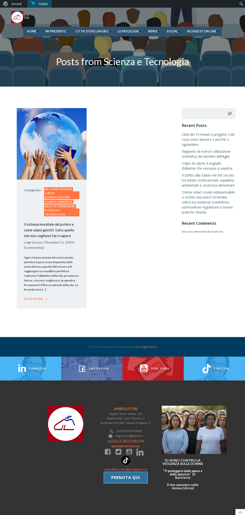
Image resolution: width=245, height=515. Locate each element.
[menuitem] (5, 4)
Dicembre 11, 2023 (59, 242)
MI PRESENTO (55, 31)
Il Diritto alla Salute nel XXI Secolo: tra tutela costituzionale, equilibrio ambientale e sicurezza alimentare (208, 180)
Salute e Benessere (60, 206)
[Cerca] (229, 113)
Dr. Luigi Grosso (58, 189)
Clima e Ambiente (59, 201)
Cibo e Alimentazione (57, 195)
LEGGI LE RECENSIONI (126, 441)
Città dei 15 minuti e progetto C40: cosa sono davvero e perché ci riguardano (208, 139)
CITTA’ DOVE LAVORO (92, 31)
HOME (31, 31)
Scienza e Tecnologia (55, 212)
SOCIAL (172, 31)
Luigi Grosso (33, 242)
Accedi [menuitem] (16, 4)
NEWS (152, 31)
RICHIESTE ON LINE (201, 31)
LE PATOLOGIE (128, 31)
